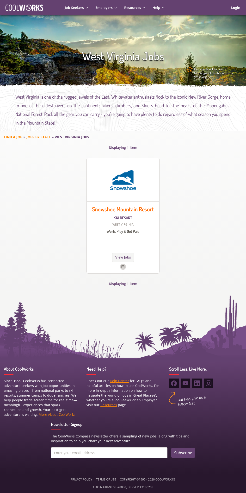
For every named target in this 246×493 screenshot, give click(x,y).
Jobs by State (38, 137)
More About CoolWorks (57, 414)
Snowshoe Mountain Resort (123, 209)
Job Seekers (74, 7)
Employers (104, 7)
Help (156, 7)
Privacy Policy (81, 479)
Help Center (119, 381)
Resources (132, 7)
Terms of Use (106, 479)
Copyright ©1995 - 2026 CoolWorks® (147, 479)
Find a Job (13, 137)
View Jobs (123, 257)
